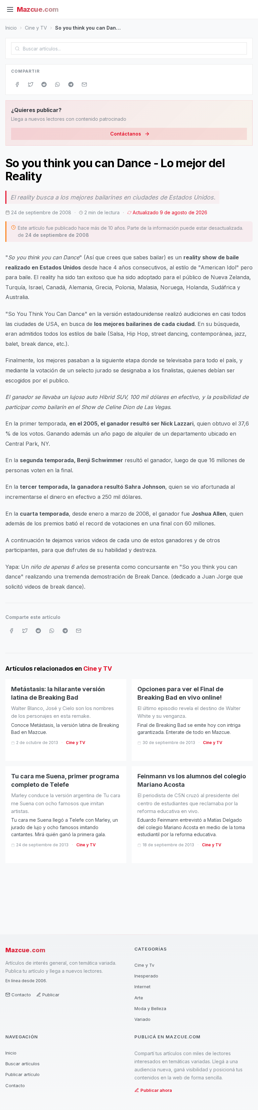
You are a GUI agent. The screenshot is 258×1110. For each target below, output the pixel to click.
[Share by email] (84, 84)
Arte (138, 997)
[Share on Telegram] (71, 84)
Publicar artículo (22, 1074)
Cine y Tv (144, 965)
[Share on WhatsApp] (57, 84)
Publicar (50, 994)
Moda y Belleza (150, 1008)
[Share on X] (31, 84)
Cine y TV (36, 28)
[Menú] (10, 9)
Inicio (11, 28)
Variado (142, 1019)
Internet (142, 986)
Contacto (21, 994)
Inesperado (146, 975)
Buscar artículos (22, 1063)
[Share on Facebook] (17, 84)
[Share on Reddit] (44, 84)
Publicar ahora (156, 1090)
